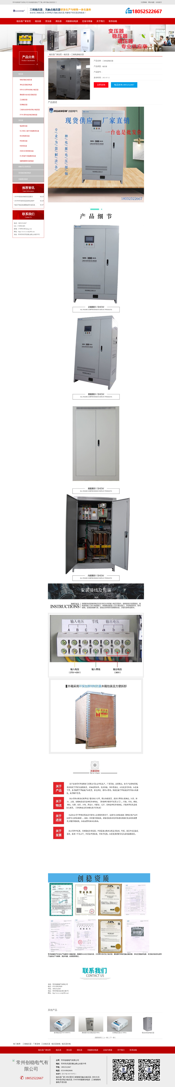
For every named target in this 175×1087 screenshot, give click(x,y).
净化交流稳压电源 (26, 85)
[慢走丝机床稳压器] (148, 1024)
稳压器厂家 (60, 1077)
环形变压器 (23, 141)
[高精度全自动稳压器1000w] (91, 1024)
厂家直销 (36, 1044)
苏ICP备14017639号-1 (69, 1074)
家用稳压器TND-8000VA (62, 1033)
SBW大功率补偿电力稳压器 (29, 90)
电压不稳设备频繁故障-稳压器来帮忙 (25, 205)
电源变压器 (23, 126)
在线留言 (159, 2)
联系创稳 (113, 21)
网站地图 (151, 2)
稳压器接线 (56, 1044)
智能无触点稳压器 (26, 80)
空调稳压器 (23, 105)
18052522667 (31, 1078)
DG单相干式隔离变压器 (28, 156)
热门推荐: (17, 1044)
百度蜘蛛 (144, 2)
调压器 (58, 21)
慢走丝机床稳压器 (148, 1033)
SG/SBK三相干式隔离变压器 (29, 131)
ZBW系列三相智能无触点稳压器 (78, 1077)
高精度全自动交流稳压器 (28, 95)
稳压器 (38, 21)
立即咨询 (101, 85)
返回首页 (98, 1037)
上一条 (105, 1037)
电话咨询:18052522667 (124, 85)
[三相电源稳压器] (69, 79)
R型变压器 (23, 146)
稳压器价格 (66, 1044)
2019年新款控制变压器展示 (23, 197)
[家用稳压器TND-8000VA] (62, 1024)
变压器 (48, 21)
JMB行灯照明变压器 (27, 151)
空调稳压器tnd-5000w (119, 1033)
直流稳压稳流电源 (24, 173)
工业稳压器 (23, 100)
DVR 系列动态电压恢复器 (28, 115)
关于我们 (100, 21)
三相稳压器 (27, 1044)
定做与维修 (87, 21)
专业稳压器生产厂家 (35, 2)
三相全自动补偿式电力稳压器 (30, 110)
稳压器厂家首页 (24, 21)
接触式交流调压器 (24, 166)
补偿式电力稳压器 (106, 954)
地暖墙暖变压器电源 (27, 161)
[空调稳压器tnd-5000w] (119, 1024)
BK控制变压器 (25, 136)
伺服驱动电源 (72, 21)
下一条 (112, 1037)
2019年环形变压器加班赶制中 (24, 201)
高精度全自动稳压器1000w (91, 1033)
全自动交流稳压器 (88, 954)
